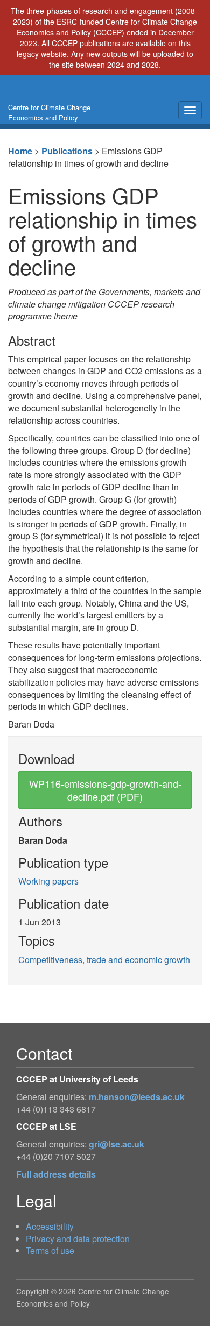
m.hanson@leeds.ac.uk (137, 1096)
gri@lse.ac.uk (116, 1144)
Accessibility (50, 1226)
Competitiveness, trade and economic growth (104, 959)
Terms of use (50, 1250)
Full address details (56, 1174)
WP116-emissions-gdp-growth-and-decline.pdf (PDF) (105, 789)
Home (20, 151)
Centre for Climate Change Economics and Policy (49, 112)
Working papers (48, 881)
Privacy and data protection (78, 1238)
